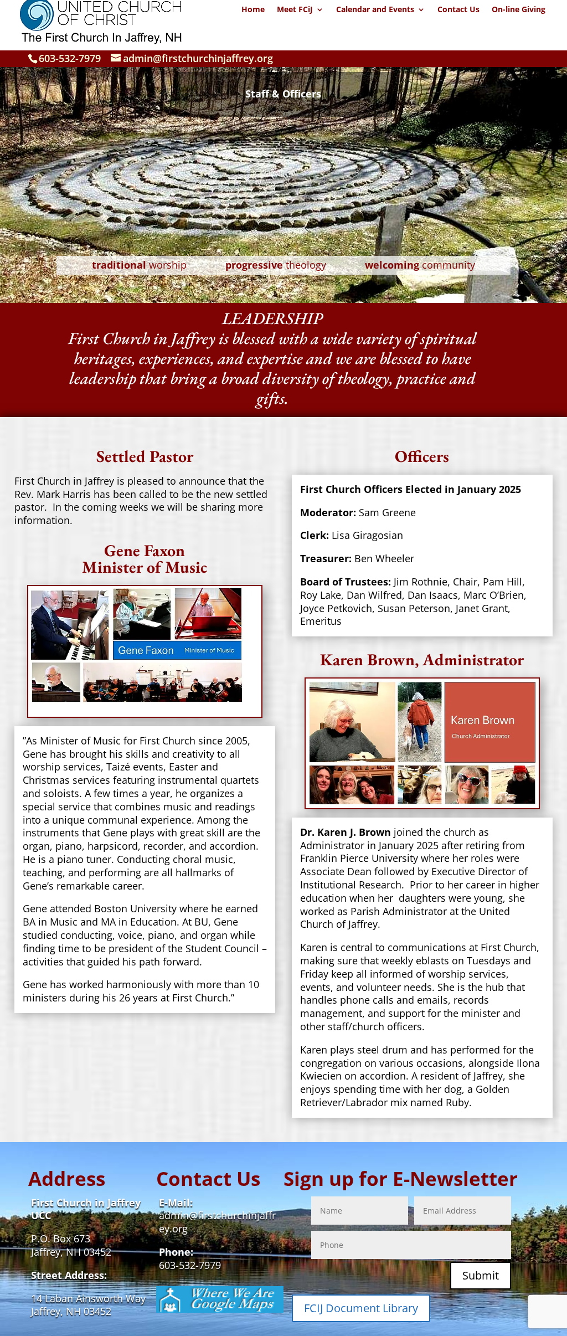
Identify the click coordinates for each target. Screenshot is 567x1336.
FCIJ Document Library (361, 1308)
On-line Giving (518, 10)
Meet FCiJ (295, 10)
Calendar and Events (375, 10)
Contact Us (458, 10)
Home (253, 10)
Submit (480, 1275)
